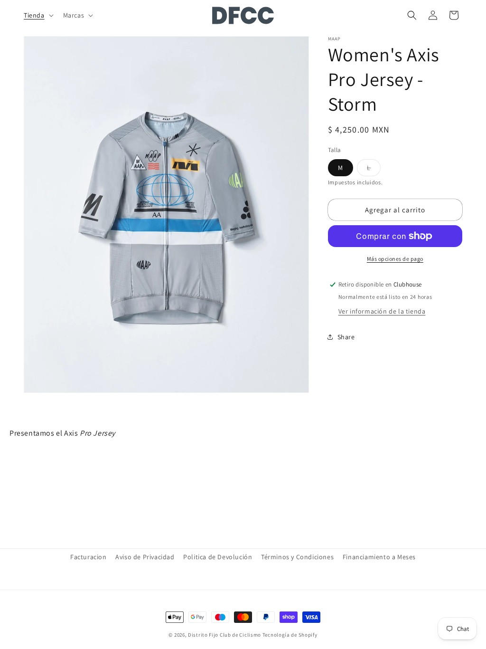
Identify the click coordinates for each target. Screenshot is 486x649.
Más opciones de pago (395, 258)
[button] (37, 15)
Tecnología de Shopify (290, 634)
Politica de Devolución (217, 557)
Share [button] (346, 337)
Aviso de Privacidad (144, 557)
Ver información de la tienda (382, 311)
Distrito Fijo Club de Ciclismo (224, 634)
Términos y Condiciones (297, 557)
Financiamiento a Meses (379, 557)
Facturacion (88, 557)
